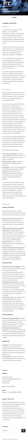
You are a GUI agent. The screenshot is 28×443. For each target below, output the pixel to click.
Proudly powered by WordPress (10, 439)
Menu (14, 17)
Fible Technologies (10, 10)
